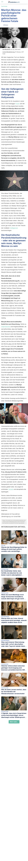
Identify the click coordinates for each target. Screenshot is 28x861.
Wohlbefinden (5, 616)
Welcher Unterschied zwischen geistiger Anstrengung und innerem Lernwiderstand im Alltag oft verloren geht (14, 668)
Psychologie (4, 6)
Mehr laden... (14, 722)
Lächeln (10, 489)
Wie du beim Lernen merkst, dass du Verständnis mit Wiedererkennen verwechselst (13, 692)
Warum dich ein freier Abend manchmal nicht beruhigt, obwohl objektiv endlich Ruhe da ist (14, 620)
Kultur (3, 545)
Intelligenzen (14, 228)
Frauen (17, 103)
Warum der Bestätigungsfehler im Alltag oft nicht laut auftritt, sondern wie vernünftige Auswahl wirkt (14, 549)
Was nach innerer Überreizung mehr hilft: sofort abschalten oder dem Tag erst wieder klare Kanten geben (13, 644)
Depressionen (5, 326)
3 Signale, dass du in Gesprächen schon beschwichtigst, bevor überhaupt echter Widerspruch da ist (13, 715)
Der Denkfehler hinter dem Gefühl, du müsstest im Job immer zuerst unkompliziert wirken (11, 573)
